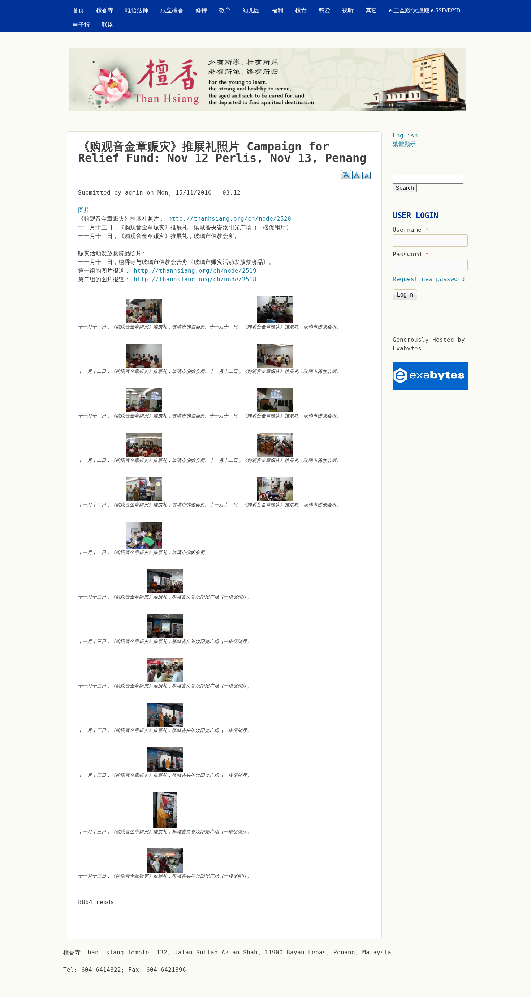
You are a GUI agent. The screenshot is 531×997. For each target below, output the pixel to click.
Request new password (429, 279)
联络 (107, 25)
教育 (224, 10)
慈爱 (324, 10)
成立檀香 (172, 10)
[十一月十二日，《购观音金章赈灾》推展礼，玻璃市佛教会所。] (144, 311)
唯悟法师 (136, 10)
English (405, 135)
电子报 (81, 25)
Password (411, 254)
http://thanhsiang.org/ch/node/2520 (229, 218)
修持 (201, 10)
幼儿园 (251, 10)
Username (411, 229)
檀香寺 (104, 10)
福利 (277, 10)
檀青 (301, 10)
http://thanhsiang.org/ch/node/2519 (195, 270)
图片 (84, 209)
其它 (371, 10)
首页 (78, 10)
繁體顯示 (404, 144)
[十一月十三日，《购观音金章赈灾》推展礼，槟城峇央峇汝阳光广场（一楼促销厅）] (165, 581)
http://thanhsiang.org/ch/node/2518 (195, 279)
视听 (348, 10)
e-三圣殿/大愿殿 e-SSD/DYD (425, 10)
